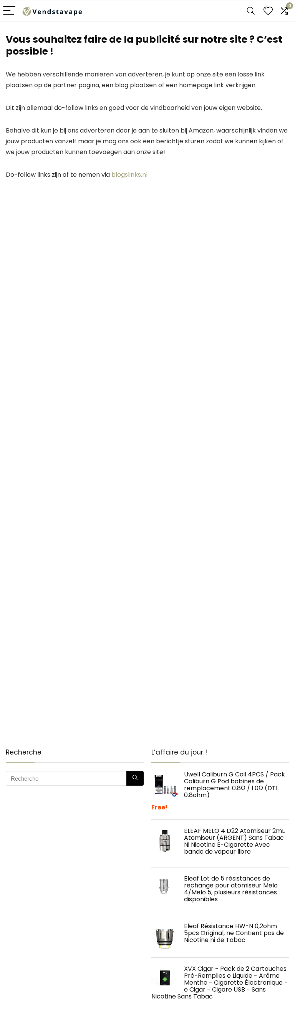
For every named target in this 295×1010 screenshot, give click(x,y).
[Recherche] (135, 778)
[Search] (251, 11)
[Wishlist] (268, 11)
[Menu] (9, 11)
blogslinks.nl (129, 174)
